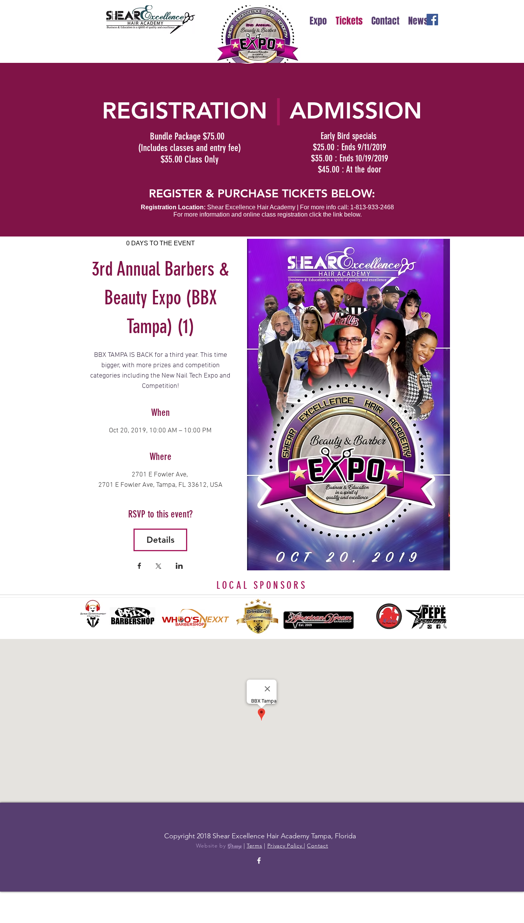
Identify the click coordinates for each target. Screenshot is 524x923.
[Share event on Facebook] (139, 566)
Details (161, 540)
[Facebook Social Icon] (432, 19)
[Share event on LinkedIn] (179, 566)
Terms (254, 845)
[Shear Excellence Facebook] (259, 860)
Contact (317, 845)
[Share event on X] (158, 566)
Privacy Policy (285, 845)
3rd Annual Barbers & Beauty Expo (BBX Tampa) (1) (163, 298)
